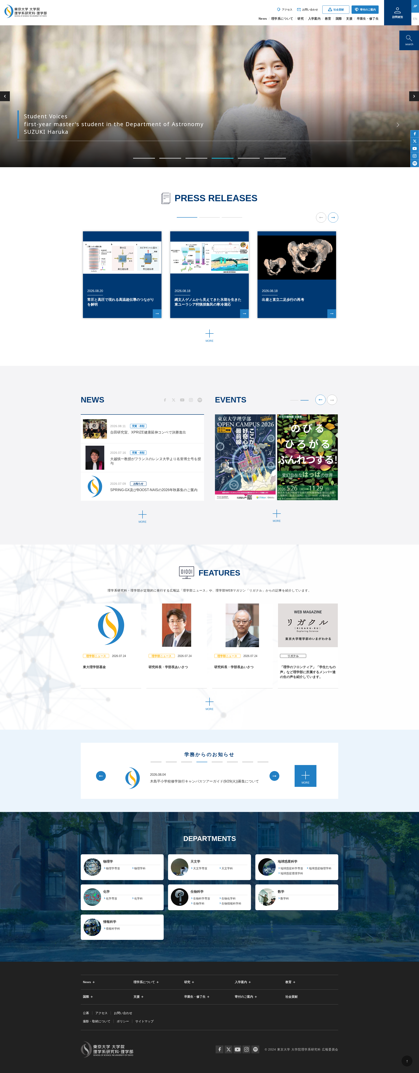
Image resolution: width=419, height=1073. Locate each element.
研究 (187, 982)
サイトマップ (144, 1021)
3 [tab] (196, 158)
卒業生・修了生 (195, 996)
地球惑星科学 (287, 861)
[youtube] (414, 148)
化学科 (138, 898)
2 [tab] (170, 158)
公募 (86, 1013)
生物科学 (197, 891)
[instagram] (414, 156)
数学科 (284, 898)
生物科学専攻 (201, 898)
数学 (281, 891)
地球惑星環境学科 (291, 873)
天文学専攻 (200, 868)
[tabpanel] (209, 96)
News (87, 982)
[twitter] (414, 141)
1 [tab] (144, 158)
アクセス (284, 9)
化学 (106, 891)
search (409, 39)
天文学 (195, 861)
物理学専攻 (113, 868)
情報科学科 (113, 928)
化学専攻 (111, 898)
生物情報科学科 (231, 903)
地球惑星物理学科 (320, 868)
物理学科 (140, 868)
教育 (288, 982)
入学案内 (241, 982)
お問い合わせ (307, 9)
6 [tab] (275, 158)
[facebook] (414, 134)
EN (415, 19)
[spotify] (414, 163)
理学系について (144, 982)
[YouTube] (237, 1049)
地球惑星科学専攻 (291, 868)
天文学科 (227, 868)
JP (415, 6)
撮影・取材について (96, 1021)
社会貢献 (336, 9)
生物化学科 (229, 898)
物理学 (108, 861)
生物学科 (198, 903)
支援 (137, 996)
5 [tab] (249, 158)
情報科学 (109, 921)
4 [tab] (223, 158)
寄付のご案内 (365, 9)
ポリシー (123, 1021)
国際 (86, 996)
